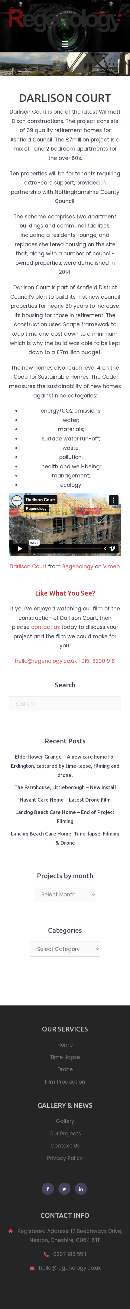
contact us (46, 627)
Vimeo (111, 566)
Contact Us (65, 1145)
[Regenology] (65, 19)
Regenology (77, 566)
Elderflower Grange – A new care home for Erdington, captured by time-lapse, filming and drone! (65, 766)
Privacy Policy (65, 1158)
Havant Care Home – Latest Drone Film (65, 799)
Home (65, 1044)
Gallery (65, 1121)
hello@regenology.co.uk (46, 661)
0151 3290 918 (98, 661)
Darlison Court (28, 566)
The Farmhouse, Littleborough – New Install (65, 787)
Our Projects (65, 1133)
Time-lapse (65, 1057)
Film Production (65, 1081)
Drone (65, 1069)
